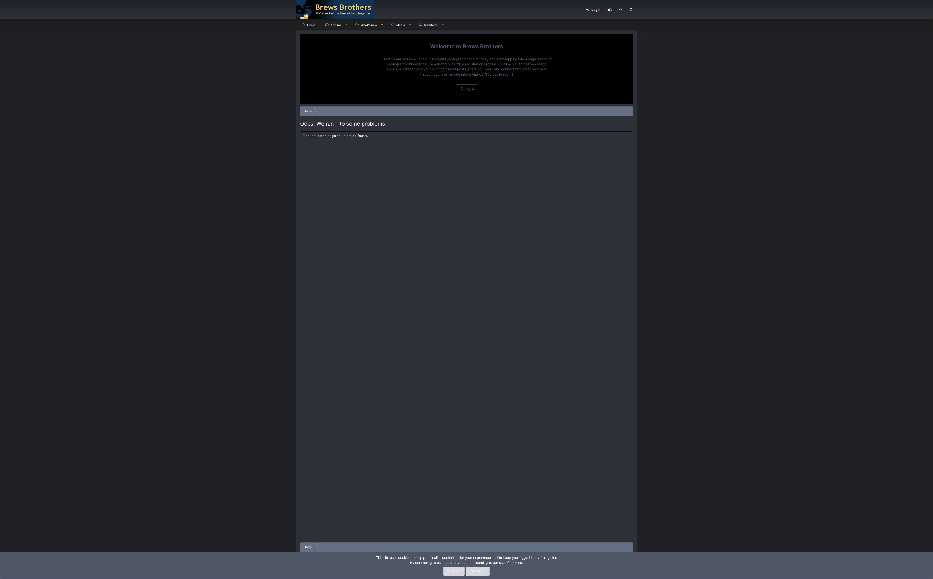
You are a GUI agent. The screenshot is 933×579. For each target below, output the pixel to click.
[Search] (631, 9)
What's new (369, 25)
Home (311, 25)
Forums (336, 25)
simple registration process (475, 64)
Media (400, 25)
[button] (346, 24)
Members (431, 25)
